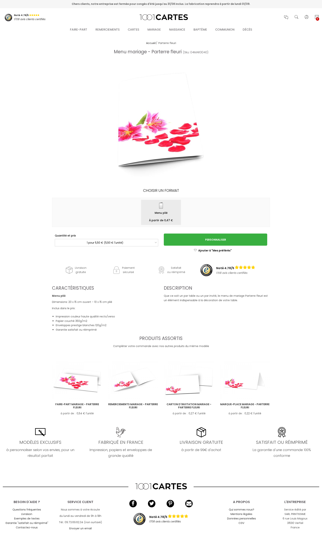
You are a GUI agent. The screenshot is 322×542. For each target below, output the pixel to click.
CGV (241, 523)
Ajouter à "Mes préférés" (215, 250)
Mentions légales (241, 514)
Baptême (200, 29)
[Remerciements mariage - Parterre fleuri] (133, 380)
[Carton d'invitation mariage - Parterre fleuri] (189, 380)
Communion (224, 29)
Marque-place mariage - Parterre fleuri (244, 405)
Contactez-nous (27, 527)
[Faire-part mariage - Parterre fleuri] (77, 380)
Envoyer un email (80, 528)
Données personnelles (241, 518)
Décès (247, 29)
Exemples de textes (27, 518)
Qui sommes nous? (241, 509)
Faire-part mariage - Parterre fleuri (77, 405)
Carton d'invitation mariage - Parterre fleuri (189, 405)
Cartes (133, 29)
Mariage (154, 29)
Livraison (26, 514)
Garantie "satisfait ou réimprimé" (26, 523)
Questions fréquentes (26, 509)
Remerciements (107, 29)
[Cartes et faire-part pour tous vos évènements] (161, 17)
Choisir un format (161, 190)
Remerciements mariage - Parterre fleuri (133, 405)
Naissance (177, 29)
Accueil (151, 43)
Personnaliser (215, 240)
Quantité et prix (65, 235)
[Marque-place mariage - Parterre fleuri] (245, 380)
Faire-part (78, 29)
